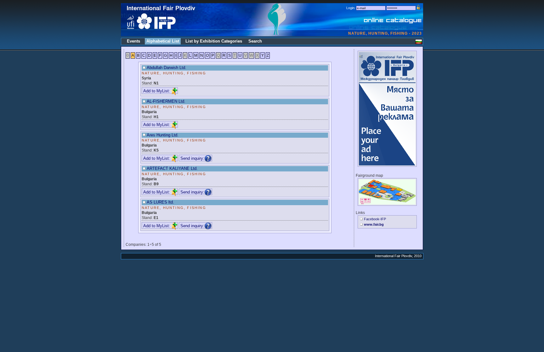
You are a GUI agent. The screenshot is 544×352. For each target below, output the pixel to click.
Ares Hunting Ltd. (162, 135)
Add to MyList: (156, 91)
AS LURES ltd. (160, 202)
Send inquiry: (192, 158)
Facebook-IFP (375, 219)
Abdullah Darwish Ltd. (166, 67)
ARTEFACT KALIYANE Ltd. (172, 168)
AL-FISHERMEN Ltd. (166, 101)
